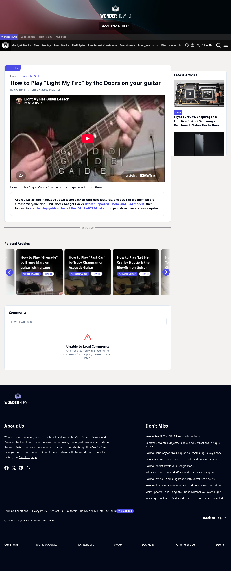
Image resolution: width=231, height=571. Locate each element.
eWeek (118, 544)
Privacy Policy (39, 511)
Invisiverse (127, 45)
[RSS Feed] (28, 468)
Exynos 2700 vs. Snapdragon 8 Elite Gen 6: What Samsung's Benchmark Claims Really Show (196, 121)
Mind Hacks (168, 45)
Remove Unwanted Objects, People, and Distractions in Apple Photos (182, 444)
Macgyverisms (148, 45)
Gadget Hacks (28, 36)
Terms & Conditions (16, 511)
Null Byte (61, 36)
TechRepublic (86, 544)
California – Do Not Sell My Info (84, 511)
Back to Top (212, 518)
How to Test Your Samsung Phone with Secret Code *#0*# (180, 479)
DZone (220, 544)
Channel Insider (186, 544)
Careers (119, 510)
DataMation (149, 544)
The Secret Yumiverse (102, 45)
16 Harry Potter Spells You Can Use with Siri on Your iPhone (181, 459)
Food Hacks (61, 45)
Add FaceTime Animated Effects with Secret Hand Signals (180, 472)
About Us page (28, 457)
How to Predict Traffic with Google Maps (169, 466)
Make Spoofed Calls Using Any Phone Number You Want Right (183, 492)
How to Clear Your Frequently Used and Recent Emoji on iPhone (183, 485)
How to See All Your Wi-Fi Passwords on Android (174, 436)
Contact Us (56, 511)
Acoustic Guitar (115, 26)
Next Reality (45, 36)
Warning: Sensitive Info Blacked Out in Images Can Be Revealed (184, 498)
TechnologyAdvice (46, 544)
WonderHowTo (9, 36)
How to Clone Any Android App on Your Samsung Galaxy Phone (183, 453)
